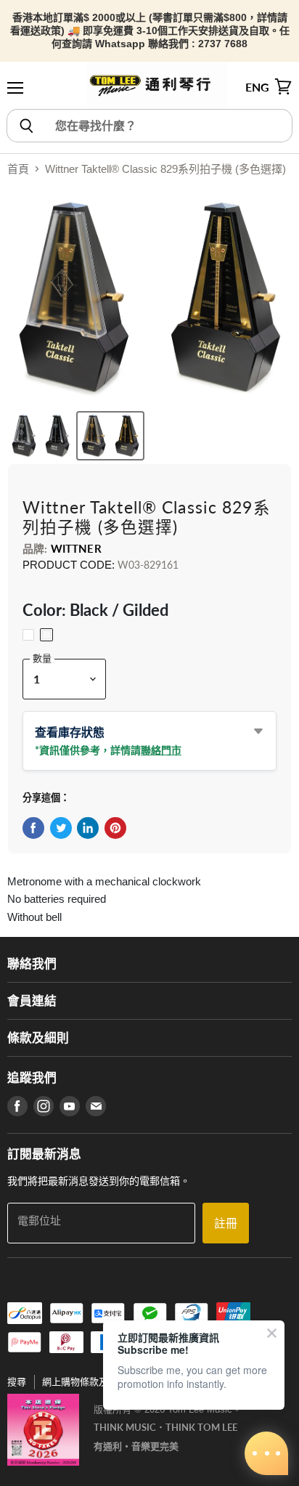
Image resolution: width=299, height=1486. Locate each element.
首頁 (18, 169)
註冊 (225, 1223)
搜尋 (16, 1381)
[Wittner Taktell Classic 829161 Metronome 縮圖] (40, 436)
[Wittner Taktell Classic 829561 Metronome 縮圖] (110, 436)
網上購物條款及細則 (84, 1381)
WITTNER (76, 548)
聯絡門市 (161, 750)
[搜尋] (26, 125)
